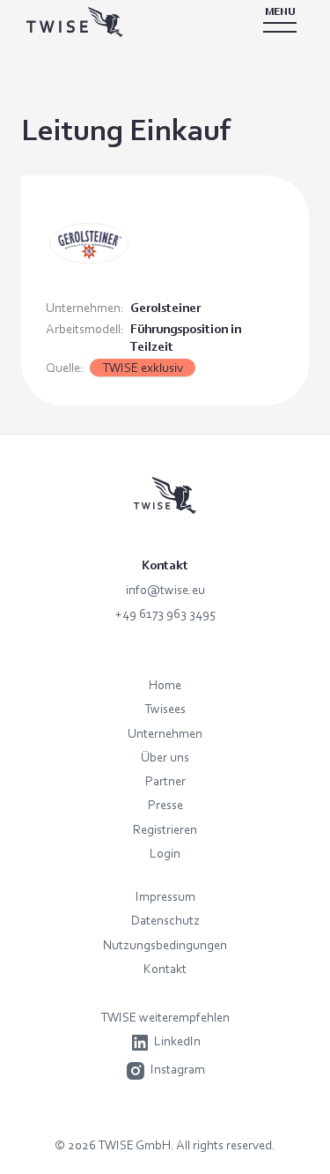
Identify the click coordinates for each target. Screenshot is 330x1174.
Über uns (165, 756)
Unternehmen (165, 732)
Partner (165, 780)
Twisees (165, 708)
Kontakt (165, 968)
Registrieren (165, 829)
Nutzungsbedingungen (165, 944)
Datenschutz (165, 919)
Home (165, 684)
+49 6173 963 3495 (165, 613)
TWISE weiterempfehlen (165, 1016)
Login (165, 852)
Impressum (165, 896)
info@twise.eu (165, 589)
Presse (165, 804)
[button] (280, 22)
